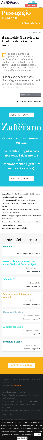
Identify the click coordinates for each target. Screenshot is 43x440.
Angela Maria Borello (9, 194)
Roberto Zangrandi (9, 228)
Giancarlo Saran (32, 23)
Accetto (37, 435)
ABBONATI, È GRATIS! (21, 115)
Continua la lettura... (30, 95)
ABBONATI (31, 5)
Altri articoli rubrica (21, 365)
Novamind (16, 385)
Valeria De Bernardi (9, 200)
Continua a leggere (30, 271)
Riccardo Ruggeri (8, 216)
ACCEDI (32, 2)
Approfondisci (22, 438)
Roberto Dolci (7, 209)
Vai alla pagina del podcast (27, 253)
